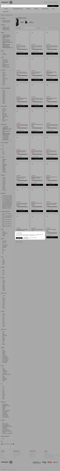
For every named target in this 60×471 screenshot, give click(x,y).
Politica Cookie (37, 235)
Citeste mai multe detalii (33, 237)
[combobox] (30, 6)
